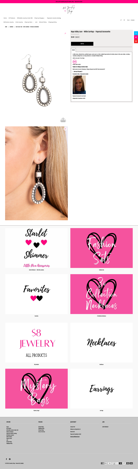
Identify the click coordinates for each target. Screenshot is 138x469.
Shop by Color (9, 438)
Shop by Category (9, 431)
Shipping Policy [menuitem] (52, 22)
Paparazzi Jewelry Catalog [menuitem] (54, 18)
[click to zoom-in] (65, 33)
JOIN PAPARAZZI (105, 426)
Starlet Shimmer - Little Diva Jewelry (36, 270)
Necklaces (101, 364)
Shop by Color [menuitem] (28, 22)
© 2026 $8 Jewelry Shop (10, 463)
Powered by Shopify (20, 463)
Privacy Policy (41, 430)
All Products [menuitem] (12, 18)
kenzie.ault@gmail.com (75, 436)
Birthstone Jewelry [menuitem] (9, 22)
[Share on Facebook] (136, 33)
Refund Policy (9, 441)
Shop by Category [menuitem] (39, 18)
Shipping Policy (9, 443)
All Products (8, 428)
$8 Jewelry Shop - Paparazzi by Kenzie (74, 1)
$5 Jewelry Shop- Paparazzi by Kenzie (80, 74)
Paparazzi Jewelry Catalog (11, 433)
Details (73, 50)
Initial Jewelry (9, 436)
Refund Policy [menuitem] (43, 22)
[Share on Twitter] (136, 37)
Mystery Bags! (36, 410)
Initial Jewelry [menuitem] (19, 22)
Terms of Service (41, 431)
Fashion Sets (101, 270)
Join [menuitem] (36, 22)
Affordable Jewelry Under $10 (12, 430)
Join (7, 440)
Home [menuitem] (5, 18)
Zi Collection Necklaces (101, 316)
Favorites (36, 316)
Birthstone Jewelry (10, 435)
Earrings (11, 26)
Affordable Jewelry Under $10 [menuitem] (25, 18)
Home (6, 26)
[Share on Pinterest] (136, 41)
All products (36, 364)
